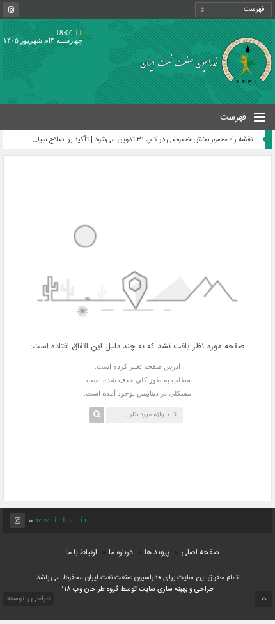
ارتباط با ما (81, 552)
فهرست (234, 117)
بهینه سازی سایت (163, 589)
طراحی (203, 589)
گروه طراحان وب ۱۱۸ (90, 589)
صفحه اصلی (200, 552)
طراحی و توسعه (28, 599)
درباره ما (121, 552)
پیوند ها (157, 552)
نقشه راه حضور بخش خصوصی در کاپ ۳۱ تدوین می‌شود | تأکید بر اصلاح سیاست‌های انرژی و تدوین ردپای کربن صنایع (141, 140)
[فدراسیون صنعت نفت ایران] (202, 59)
